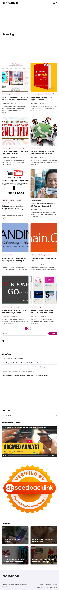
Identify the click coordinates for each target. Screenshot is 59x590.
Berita (6, 536)
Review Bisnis (53, 587)
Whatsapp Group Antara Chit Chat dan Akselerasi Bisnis (42, 152)
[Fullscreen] (55, 455)
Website (17, 94)
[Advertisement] (43, 35)
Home (41, 584)
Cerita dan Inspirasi (7, 94)
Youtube (5, 202)
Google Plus (42, 94)
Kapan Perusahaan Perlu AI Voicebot (13, 358)
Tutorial (19, 200)
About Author (48, 584)
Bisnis (35, 536)
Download (34, 94)
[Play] (3, 455)
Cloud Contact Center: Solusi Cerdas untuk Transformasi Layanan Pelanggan (24, 367)
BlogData (22, 584)
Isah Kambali (10, 2)
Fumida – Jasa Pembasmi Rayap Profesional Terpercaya (18, 371)
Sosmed (50, 94)
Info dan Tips (39, 587)
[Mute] (53, 455)
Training (12, 200)
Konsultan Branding (19, 148)
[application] (29, 441)
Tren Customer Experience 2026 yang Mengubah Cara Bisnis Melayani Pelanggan (26, 375)
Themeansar (5, 586)
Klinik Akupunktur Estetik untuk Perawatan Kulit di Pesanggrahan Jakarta (23, 363)
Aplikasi (55, 584)
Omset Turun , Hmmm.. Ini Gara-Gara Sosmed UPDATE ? (15, 152)
